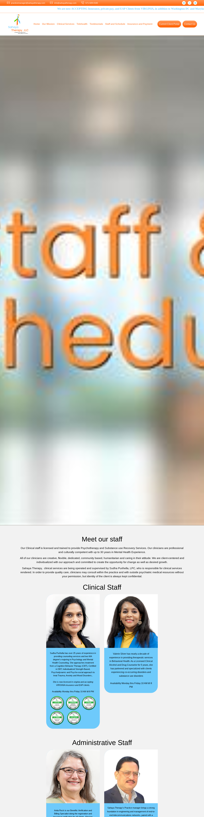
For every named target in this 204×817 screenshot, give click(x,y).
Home (37, 24)
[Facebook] (184, 3)
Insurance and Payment (139, 24)
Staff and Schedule (115, 24)
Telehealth (82, 24)
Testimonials (96, 24)
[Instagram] (189, 3)
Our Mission (48, 24)
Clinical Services (65, 24)
